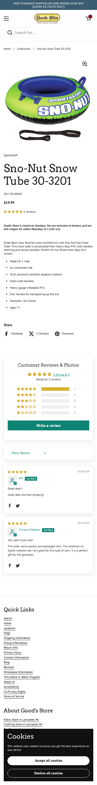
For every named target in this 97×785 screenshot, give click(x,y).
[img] (17, 472)
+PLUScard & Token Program (22, 677)
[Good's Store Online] (47, 19)
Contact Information (16, 657)
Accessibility (11, 686)
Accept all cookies (48, 760)
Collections (23, 49)
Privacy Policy (12, 652)
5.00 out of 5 (61, 374)
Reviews (9, 667)
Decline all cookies (48, 773)
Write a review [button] (48, 425)
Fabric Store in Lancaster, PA (21, 719)
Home (7, 49)
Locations (9, 628)
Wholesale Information (18, 672)
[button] (88, 19)
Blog (6, 662)
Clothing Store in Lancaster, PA (23, 724)
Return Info (11, 647)
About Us (9, 681)
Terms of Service (14, 696)
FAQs (7, 633)
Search (8, 618)
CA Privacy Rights (15, 691)
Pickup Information (16, 643)
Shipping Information (17, 638)
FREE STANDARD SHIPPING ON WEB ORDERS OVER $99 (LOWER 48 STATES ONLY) (48, 5)
